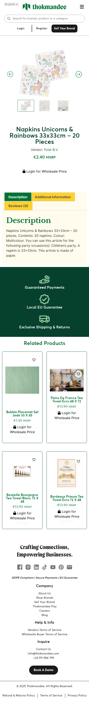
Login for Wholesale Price (46, 171)
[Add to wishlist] (33, 360)
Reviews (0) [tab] (18, 206)
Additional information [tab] (53, 197)
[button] (82, 6)
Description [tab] (17, 197)
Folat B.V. (51, 150)
